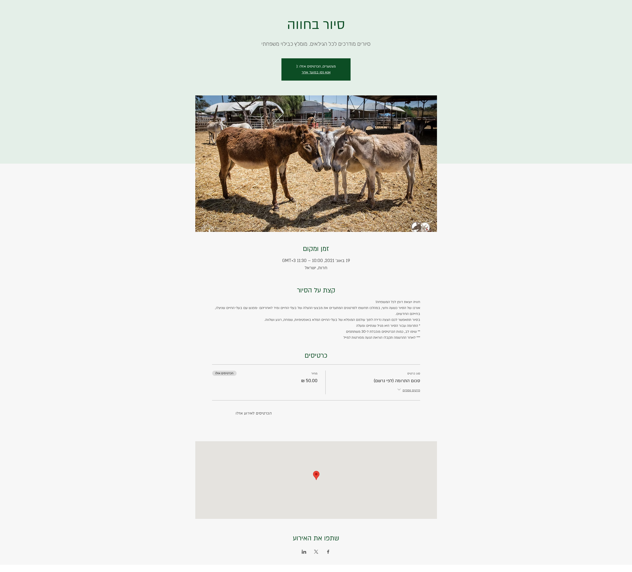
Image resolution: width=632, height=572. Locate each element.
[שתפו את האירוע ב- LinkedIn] (304, 552)
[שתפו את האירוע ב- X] (316, 552)
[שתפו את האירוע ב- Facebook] (328, 552)
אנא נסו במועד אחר (316, 72)
